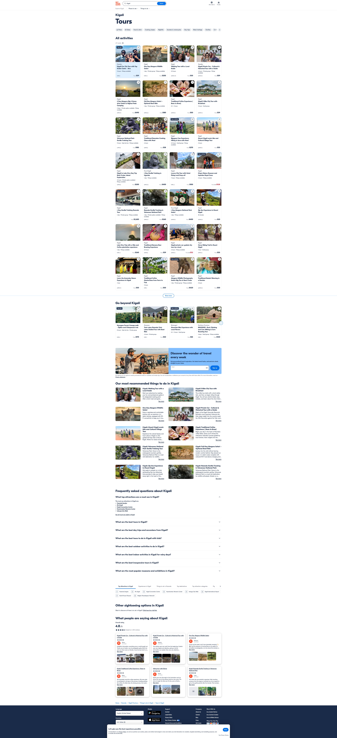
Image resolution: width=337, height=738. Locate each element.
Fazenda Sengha (122, 503)
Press (197, 720)
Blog (197, 717)
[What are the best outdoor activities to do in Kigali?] (220, 546)
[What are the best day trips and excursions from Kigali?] (220, 530)
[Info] (122, 43)
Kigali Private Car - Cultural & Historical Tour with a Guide (132, 636)
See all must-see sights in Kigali (125, 515)
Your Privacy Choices (171, 720)
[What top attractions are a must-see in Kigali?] (220, 497)
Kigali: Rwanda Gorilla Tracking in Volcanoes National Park (203, 669)
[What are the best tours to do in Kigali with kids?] (220, 538)
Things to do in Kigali (146, 703)
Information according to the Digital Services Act (178, 726)
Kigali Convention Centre (124, 507)
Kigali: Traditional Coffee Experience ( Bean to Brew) (131, 669)
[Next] (221, 323)
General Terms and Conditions (173, 723)
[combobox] (140, 3)
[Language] (211, 2)
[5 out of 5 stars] (132, 640)
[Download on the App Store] (154, 720)
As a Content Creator (212, 714)
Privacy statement (120, 377)
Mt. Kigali (120, 505)
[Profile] (218, 2)
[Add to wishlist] (138, 47)
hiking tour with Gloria (160, 668)
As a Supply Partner (212, 712)
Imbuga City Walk (122, 511)
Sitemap (167, 728)
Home (117, 703)
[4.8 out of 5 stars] (120, 630)
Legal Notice (168, 714)
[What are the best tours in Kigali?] (220, 522)
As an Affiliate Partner (213, 717)
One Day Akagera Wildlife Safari (199, 635)
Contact (167, 712)
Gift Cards (198, 723)
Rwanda (123, 703)
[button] (127, 61)
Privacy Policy (168, 717)
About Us (198, 712)
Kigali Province (133, 703)
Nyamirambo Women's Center (126, 509)
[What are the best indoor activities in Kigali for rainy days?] (220, 554)
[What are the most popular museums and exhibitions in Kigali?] (220, 571)
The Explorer (199, 726)
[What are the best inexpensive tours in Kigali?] (220, 563)
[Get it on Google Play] (154, 713)
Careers (198, 714)
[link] (127, 61)
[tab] (125, 586)
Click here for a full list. (150, 610)
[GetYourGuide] (117, 3)
